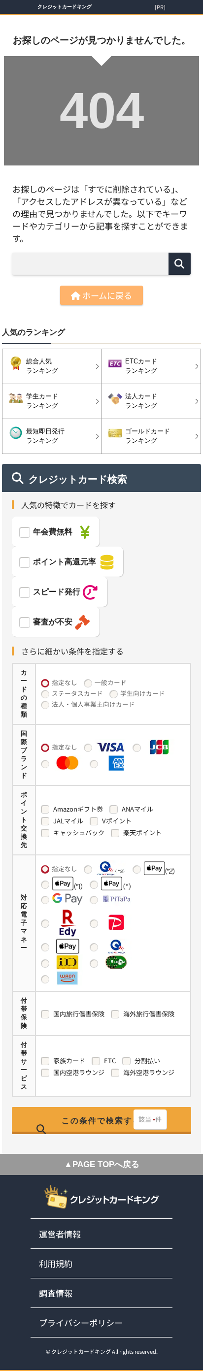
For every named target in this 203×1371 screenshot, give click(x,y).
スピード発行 (56, 592)
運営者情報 (60, 1234)
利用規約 (55, 1263)
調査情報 (55, 1293)
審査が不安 (52, 622)
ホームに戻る (106, 295)
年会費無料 (52, 531)
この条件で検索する (101, 1120)
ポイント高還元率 (64, 561)
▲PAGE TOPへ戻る (101, 1164)
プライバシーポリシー (81, 1322)
